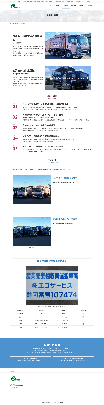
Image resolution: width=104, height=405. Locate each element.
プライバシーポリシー (15, 371)
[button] (30, 247)
